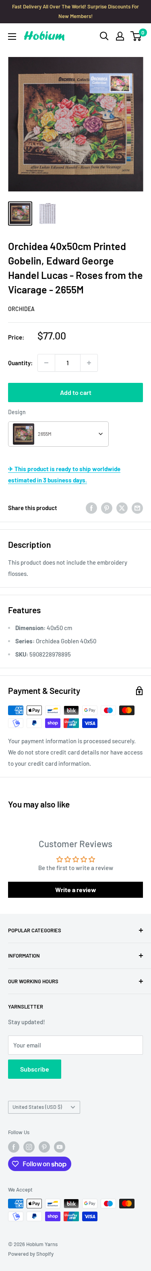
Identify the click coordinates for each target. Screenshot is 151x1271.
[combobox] (58, 434)
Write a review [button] (75, 889)
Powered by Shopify (31, 1254)
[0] (136, 36)
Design (17, 412)
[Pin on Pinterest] (106, 508)
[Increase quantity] (89, 362)
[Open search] (104, 36)
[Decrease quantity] (46, 362)
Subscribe (34, 1069)
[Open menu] (12, 36)
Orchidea (21, 308)
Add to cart (75, 392)
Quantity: (20, 362)
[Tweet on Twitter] (122, 508)
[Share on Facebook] (91, 508)
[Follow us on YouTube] (59, 1147)
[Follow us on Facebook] (13, 1147)
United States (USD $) (37, 1107)
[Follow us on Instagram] (29, 1147)
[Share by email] (137, 508)
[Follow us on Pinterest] (44, 1147)
